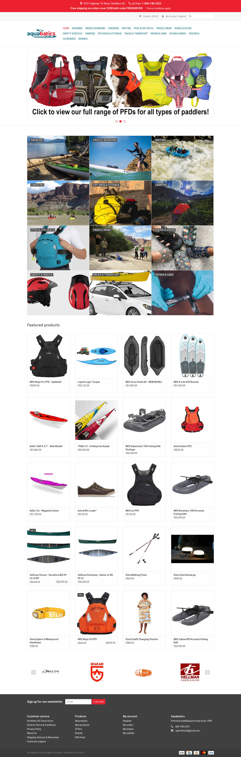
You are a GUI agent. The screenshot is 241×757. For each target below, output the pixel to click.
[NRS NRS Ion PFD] (144, 484)
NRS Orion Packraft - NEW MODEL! (144, 382)
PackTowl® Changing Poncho (142, 639)
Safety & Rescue (72, 33)
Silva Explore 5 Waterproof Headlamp (44, 641)
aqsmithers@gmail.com (187, 730)
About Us (32, 733)
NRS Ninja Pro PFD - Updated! (45, 382)
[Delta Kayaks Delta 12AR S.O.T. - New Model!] (48, 420)
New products (82, 725)
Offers (78, 729)
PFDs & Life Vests (144, 28)
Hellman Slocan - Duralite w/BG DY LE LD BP (48, 577)
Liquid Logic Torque (89, 382)
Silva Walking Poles (136, 575)
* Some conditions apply (158, 8)
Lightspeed (80, 752)
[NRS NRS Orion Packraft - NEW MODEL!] (144, 355)
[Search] (190, 16)
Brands (83, 38)
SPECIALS (194, 33)
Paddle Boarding (95, 28)
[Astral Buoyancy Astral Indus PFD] (192, 420)
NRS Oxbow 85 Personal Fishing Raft (191, 641)
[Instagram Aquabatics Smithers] (211, 701)
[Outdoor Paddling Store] (44, 33)
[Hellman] (143, 672)
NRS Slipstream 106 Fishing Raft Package (143, 448)
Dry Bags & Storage (110, 33)
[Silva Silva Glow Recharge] (192, 548)
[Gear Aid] (50, 672)
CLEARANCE (69, 38)
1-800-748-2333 (151, 3)
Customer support (36, 741)
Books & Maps (178, 33)
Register (127, 721)
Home (66, 28)
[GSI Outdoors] (97, 672)
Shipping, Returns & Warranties (43, 737)
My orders (128, 725)
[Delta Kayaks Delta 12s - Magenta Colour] (48, 484)
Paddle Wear (164, 28)
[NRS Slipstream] (120, 84)
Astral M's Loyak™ (87, 510)
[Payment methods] (181, 752)
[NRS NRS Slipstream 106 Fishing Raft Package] (144, 420)
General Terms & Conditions (41, 725)
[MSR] (190, 672)
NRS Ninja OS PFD (87, 639)
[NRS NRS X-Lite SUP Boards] (192, 355)
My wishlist (128, 733)
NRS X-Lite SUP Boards (186, 382)
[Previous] (33, 84)
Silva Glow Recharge (185, 575)
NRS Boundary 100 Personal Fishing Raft (189, 512)
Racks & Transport (136, 33)
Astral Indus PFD (182, 446)
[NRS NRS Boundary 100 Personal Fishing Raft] (192, 484)
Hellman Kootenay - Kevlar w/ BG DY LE (95, 577)
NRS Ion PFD (132, 510)
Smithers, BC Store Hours (40, 721)
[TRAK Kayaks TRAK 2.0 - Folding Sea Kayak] (96, 420)
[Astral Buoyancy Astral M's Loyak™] (96, 484)
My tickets (128, 729)
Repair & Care (159, 33)
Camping (90, 33)
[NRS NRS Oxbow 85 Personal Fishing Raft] (192, 613)
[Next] (207, 84)
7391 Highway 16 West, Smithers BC (103, 3)
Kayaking (77, 28)
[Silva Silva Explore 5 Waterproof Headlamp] (48, 613)
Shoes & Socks (183, 28)
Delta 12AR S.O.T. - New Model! (46, 446)
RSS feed (80, 737)
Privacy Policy (34, 729)
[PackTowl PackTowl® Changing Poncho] (144, 613)
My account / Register (175, 16)
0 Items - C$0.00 (151, 16)
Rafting (126, 28)
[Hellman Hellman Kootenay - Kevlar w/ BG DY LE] (96, 548)
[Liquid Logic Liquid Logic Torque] (96, 355)
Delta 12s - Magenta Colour (44, 510)
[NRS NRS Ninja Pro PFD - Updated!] (48, 355)
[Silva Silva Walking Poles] (144, 548)
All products (81, 721)
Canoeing (113, 28)
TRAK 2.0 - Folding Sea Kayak (94, 446)
